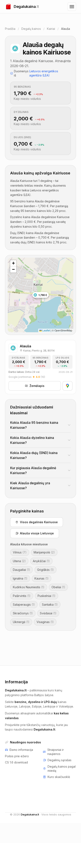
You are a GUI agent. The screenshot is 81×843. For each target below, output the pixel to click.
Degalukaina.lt (30, 814)
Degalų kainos (31, 28)
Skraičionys (23, 613)
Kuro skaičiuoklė (59, 777)
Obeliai (58, 587)
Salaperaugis (24, 604)
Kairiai (51, 28)
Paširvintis (22, 596)
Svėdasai (48, 613)
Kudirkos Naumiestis (28, 587)
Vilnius (20, 552)
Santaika (50, 604)
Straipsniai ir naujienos (55, 752)
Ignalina (20, 578)
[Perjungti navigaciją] (72, 6)
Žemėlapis (36, 386)
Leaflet (46, 330)
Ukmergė (21, 622)
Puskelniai (46, 596)
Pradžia (10, 28)
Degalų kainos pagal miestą (62, 768)
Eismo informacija (21, 749)
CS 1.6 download (16, 762)
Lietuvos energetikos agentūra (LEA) (43, 73)
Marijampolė (44, 552)
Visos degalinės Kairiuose (39, 522)
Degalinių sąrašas (59, 760)
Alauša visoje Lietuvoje (37, 533)
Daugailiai (21, 569)
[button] (13, 263)
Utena (19, 561)
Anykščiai (41, 561)
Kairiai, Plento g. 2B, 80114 (39, 350)
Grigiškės (45, 569)
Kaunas (41, 578)
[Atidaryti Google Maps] (67, 386)
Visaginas (45, 622)
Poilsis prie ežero (17, 756)
